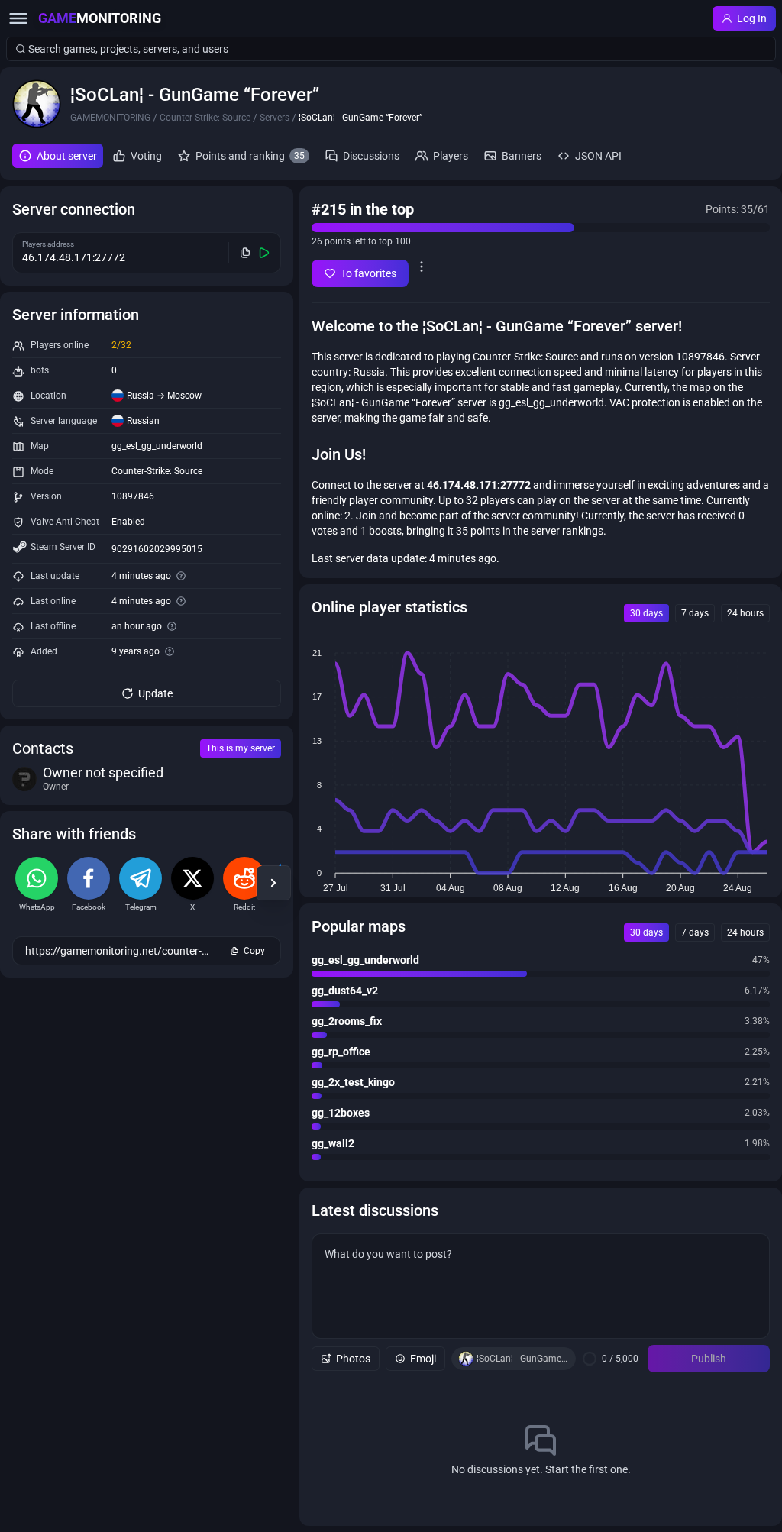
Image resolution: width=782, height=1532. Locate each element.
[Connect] (264, 252)
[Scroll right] (273, 883)
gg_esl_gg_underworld (156, 446)
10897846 (132, 496)
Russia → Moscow (164, 395)
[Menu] (18, 18)
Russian (143, 420)
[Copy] (245, 252)
